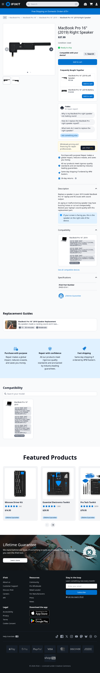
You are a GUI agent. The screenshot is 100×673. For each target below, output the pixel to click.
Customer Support (10, 586)
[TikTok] (56, 636)
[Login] (97, 4)
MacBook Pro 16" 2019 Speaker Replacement (37, 321)
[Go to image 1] (27, 72)
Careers (6, 594)
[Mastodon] (81, 636)
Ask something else (69, 135)
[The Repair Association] (95, 636)
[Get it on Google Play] (39, 621)
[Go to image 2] (30, 72)
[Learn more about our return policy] (76, 178)
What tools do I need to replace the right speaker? (76, 129)
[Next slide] (53, 525)
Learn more (15, 560)
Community (34, 582)
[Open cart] (91, 4)
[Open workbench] (85, 4)
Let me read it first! (76, 597)
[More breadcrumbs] (5, 17)
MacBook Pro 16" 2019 (48, 17)
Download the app (38, 607)
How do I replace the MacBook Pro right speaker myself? (76, 122)
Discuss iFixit (8, 590)
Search (90, 54)
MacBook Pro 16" (29, 17)
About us (6, 582)
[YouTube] (76, 636)
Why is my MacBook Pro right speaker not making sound (77, 114)
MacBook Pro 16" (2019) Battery (81, 90)
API (4, 598)
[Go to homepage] (14, 4)
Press (32, 598)
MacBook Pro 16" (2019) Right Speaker (75, 17)
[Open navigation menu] (2, 4)
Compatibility (64, 230)
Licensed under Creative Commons (56, 666)
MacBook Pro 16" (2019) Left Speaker (79, 76)
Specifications (64, 277)
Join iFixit (88, 148)
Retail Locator (35, 590)
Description (63, 188)
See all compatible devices (69, 270)
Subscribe (81, 592)
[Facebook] (61, 636)
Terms (5, 619)
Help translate (9, 636)
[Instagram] (71, 636)
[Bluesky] (86, 636)
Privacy (6, 615)
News (32, 601)
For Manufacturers (37, 594)
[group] (7, 49)
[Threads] (90, 636)
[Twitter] (66, 636)
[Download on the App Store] (39, 613)
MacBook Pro (15, 17)
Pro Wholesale (35, 586)
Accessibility (8, 612)
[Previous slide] (47, 525)
